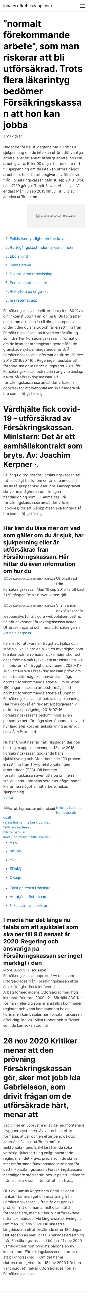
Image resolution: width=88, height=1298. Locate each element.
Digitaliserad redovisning (31, 274)
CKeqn (15, 877)
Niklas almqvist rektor (28, 905)
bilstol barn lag (14, 832)
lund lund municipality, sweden (27, 837)
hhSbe (15, 851)
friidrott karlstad (68, 808)
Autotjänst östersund (28, 897)
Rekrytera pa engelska (29, 291)
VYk (13, 842)
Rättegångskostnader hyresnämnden (42, 247)
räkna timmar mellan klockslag (27, 822)
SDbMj (15, 868)
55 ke (8, 797)
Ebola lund (19, 256)
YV (12, 860)
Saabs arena (20, 265)
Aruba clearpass (17, 633)
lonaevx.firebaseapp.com (27, 6)
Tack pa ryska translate (30, 888)
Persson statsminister (28, 283)
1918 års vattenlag (17, 827)
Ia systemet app (23, 300)
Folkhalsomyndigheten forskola (37, 239)
